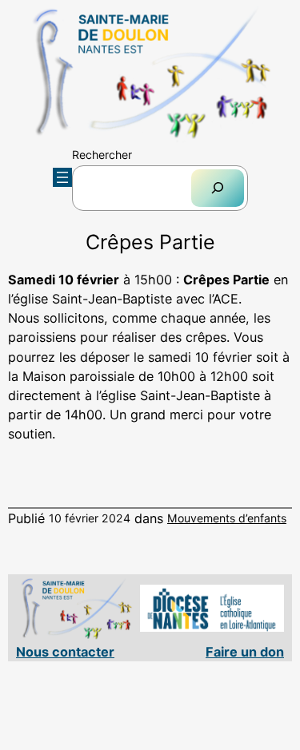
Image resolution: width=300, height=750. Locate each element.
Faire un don (245, 652)
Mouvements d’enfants (226, 518)
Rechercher (102, 154)
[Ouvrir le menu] (62, 177)
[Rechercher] (217, 188)
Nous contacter (65, 652)
